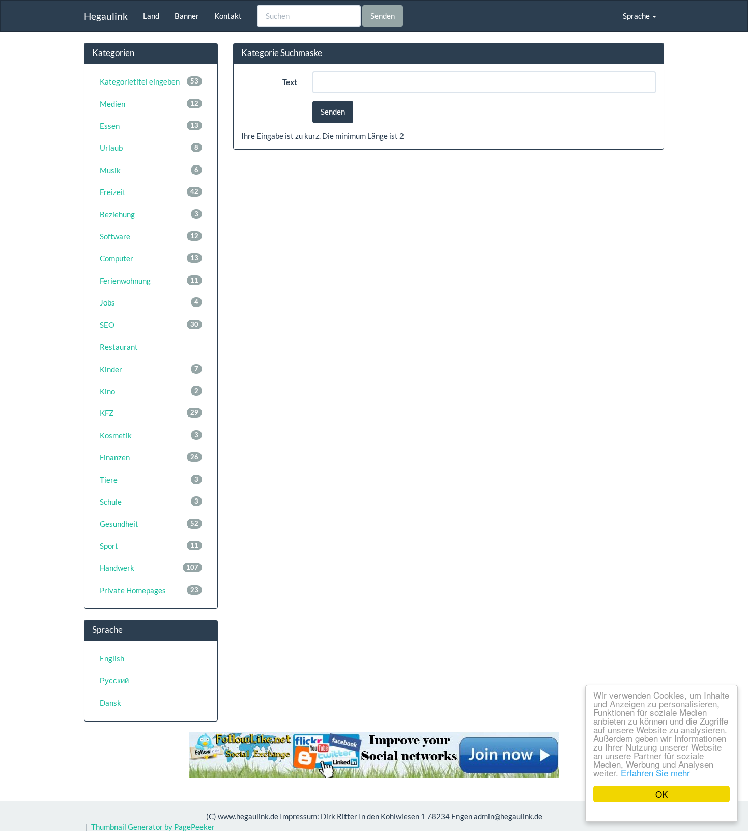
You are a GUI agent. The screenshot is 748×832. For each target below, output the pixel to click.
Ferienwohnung (149, 280)
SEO (149, 324)
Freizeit (149, 192)
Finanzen (149, 457)
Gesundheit (149, 524)
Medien (149, 103)
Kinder (149, 369)
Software (149, 236)
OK (661, 794)
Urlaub (149, 147)
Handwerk (149, 567)
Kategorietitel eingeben (149, 81)
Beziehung (149, 214)
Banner (187, 15)
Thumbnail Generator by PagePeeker (153, 826)
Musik (149, 170)
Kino (149, 391)
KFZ (149, 413)
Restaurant (119, 346)
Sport (149, 545)
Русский (114, 680)
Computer (149, 258)
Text (289, 82)
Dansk (110, 702)
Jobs (149, 302)
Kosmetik (149, 435)
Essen (149, 125)
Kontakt (228, 15)
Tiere (149, 479)
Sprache (637, 15)
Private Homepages (149, 590)
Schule (149, 501)
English (112, 658)
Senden (382, 15)
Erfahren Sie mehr (655, 772)
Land (151, 15)
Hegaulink (106, 16)
